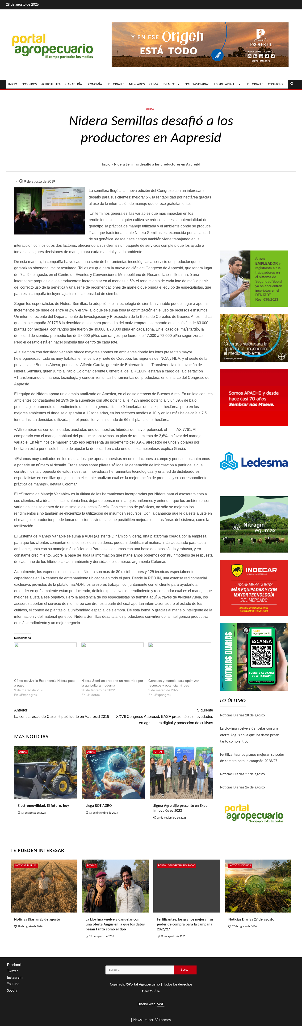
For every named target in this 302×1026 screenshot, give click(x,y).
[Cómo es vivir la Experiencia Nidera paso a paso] (45, 660)
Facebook (14, 965)
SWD (160, 1004)
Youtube (13, 984)
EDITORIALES (115, 84)
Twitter (12, 971)
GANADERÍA (73, 84)
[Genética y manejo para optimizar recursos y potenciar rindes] (179, 660)
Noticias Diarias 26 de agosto (242, 787)
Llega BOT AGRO (99, 806)
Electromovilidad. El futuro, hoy (43, 806)
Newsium (140, 1020)
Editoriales (254, 84)
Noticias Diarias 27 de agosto (242, 774)
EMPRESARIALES (225, 84)
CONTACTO (275, 84)
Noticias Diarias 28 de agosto (242, 715)
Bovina (91, 865)
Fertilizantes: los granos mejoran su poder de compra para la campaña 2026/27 (185, 924)
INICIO (12, 84)
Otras (150, 109)
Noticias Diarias (26, 865)
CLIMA (153, 84)
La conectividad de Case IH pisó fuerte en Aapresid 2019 (61, 713)
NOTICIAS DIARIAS (197, 84)
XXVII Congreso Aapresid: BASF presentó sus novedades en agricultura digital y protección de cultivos (164, 716)
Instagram (15, 978)
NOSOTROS (29, 84)
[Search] (292, 84)
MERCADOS (137, 84)
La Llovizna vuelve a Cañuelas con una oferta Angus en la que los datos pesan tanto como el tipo (249, 735)
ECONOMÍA (94, 84)
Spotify (12, 991)
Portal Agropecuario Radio (176, 865)
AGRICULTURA (51, 84)
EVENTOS (169, 84)
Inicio (106, 164)
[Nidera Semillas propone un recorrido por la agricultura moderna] (112, 660)
